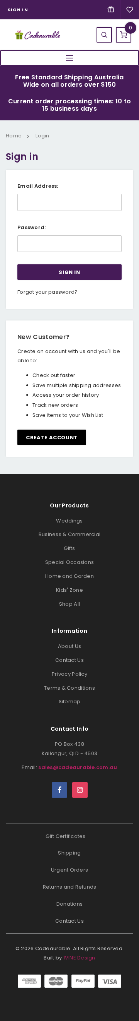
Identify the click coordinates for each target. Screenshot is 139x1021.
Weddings (69, 520)
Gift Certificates (65, 836)
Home (14, 135)
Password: (31, 227)
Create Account (52, 437)
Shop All (69, 604)
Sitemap (70, 701)
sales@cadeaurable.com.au (77, 767)
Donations (69, 904)
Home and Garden (69, 576)
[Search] (104, 35)
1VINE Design (79, 957)
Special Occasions (69, 562)
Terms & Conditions (69, 688)
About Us (69, 646)
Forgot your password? (47, 292)
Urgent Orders (69, 870)
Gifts (69, 548)
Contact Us (69, 660)
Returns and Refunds (70, 887)
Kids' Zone (69, 590)
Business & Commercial (69, 534)
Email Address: (37, 186)
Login (42, 135)
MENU (69, 58)
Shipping (69, 853)
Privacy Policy (69, 674)
